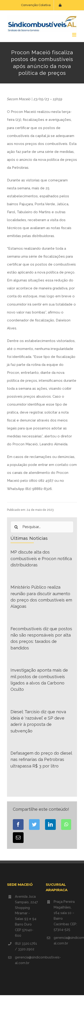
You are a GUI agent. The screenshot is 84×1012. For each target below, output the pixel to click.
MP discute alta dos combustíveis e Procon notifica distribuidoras (41, 558)
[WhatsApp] (66, 824)
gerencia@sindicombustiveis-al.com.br (26, 960)
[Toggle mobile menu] (74, 34)
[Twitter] (34, 824)
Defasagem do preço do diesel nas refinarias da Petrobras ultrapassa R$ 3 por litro (41, 759)
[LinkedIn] (50, 824)
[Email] (18, 837)
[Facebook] (18, 824)
